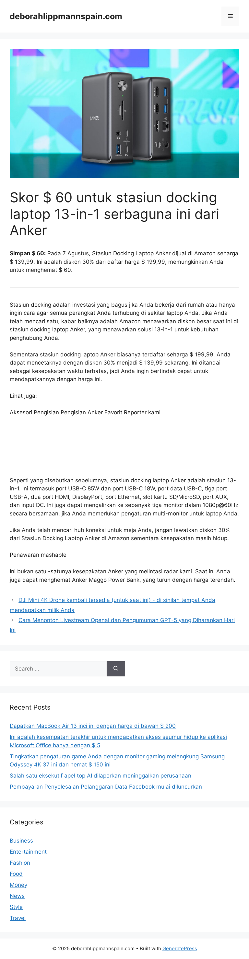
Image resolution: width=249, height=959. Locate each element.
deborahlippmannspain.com (66, 16)
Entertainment (28, 851)
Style (16, 907)
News (17, 896)
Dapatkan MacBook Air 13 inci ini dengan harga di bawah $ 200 (93, 726)
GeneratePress (179, 948)
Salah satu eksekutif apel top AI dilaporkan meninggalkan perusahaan (100, 775)
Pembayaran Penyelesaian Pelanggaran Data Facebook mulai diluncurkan (106, 786)
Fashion (20, 862)
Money (18, 885)
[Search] (116, 669)
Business (21, 840)
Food (16, 874)
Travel (18, 918)
